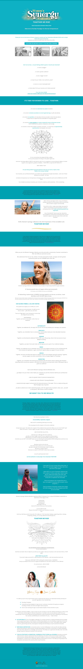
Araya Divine (54, 410)
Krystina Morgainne (50, 242)
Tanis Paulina (56, 194)
